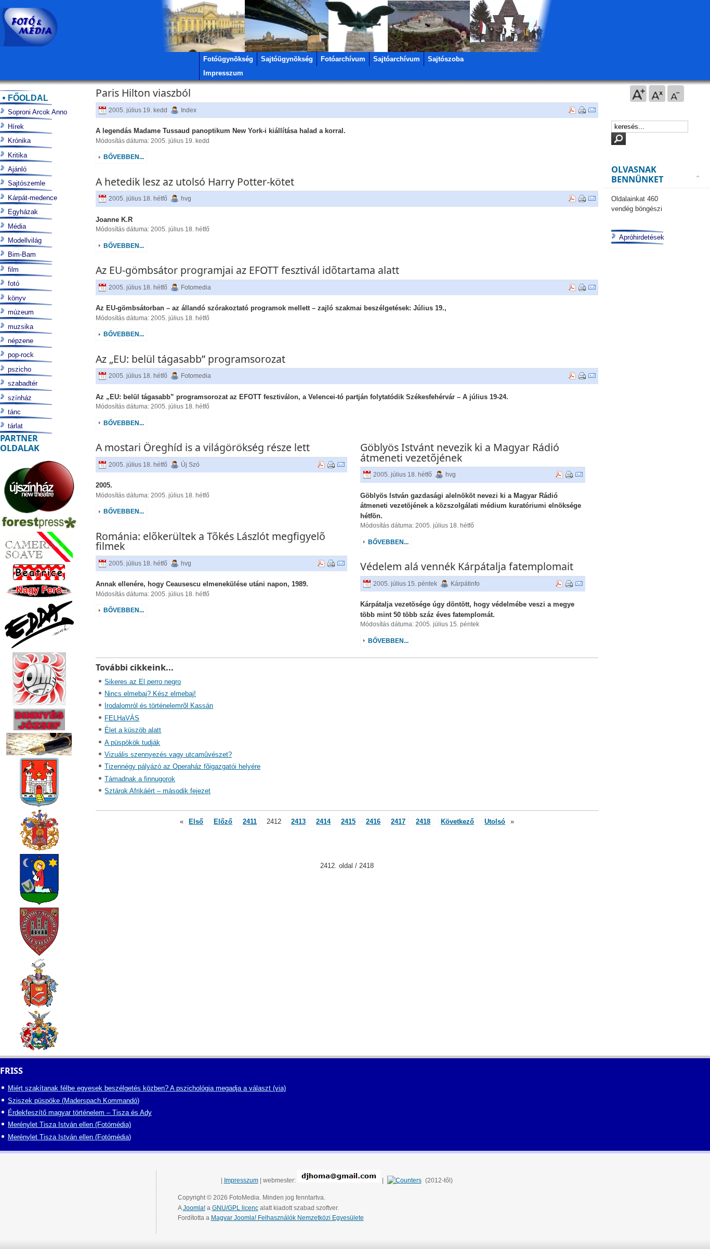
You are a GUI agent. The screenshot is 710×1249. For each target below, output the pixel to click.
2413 (298, 821)
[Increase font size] (638, 93)
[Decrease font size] (675, 93)
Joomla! (194, 1208)
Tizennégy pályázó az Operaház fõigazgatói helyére (182, 766)
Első (196, 821)
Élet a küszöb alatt (132, 730)
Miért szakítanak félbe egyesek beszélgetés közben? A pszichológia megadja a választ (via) (147, 1088)
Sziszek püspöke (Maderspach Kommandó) (73, 1101)
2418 (423, 821)
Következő (457, 821)
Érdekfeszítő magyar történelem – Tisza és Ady (80, 1112)
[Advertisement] (655, 652)
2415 (348, 821)
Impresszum (241, 1180)
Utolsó (494, 821)
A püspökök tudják (132, 742)
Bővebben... (123, 157)
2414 (323, 821)
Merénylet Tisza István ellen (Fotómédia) (69, 1124)
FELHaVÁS (121, 718)
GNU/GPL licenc (235, 1208)
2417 (398, 821)
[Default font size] (657, 93)
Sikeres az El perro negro (142, 682)
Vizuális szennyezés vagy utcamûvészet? (168, 754)
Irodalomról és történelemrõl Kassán (158, 705)
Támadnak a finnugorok (139, 779)
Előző (223, 821)
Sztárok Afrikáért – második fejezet (157, 791)
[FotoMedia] (29, 27)
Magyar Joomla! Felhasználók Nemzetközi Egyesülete (287, 1217)
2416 (373, 821)
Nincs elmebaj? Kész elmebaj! (150, 694)
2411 (250, 821)
